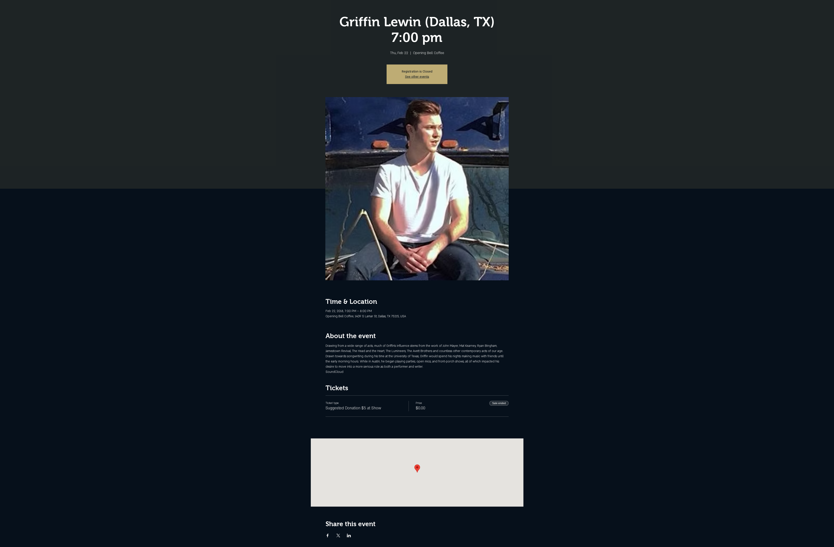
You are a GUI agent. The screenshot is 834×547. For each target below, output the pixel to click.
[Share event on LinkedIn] (349, 535)
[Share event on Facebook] (328, 535)
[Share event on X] (338, 535)
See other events (417, 77)
